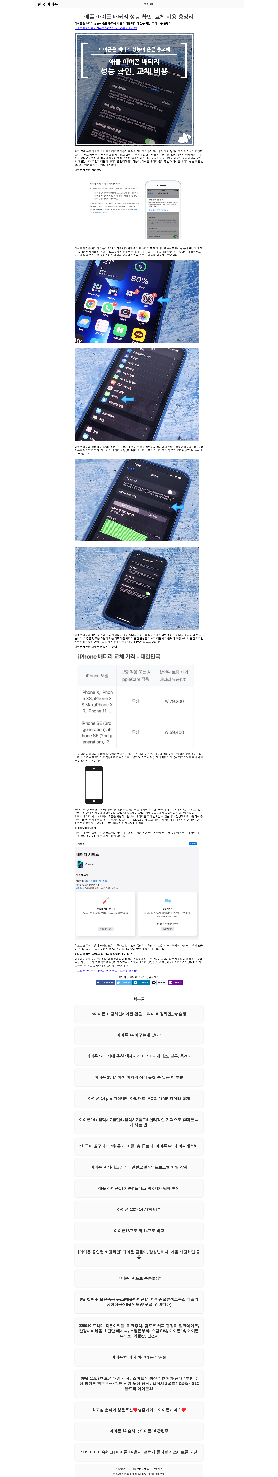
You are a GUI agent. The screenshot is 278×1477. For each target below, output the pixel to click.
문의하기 (158, 1469)
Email (178, 982)
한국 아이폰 (48, 4)
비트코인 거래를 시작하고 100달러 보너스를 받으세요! (106, 28)
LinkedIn (144, 982)
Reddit (161, 982)
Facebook (108, 982)
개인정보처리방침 (139, 1469)
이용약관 (120, 1469)
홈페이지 (149, 4)
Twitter (126, 982)
